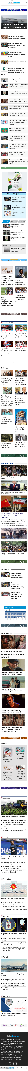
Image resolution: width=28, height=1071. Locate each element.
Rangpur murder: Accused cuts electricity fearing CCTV (17, 226)
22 (5, 617)
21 (24, 616)
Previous (2, 336)
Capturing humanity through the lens (13, 902)
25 (15, 617)
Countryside (6, 569)
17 (12, 616)
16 (8, 616)
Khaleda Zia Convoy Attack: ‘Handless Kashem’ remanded (17, 239)
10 (12, 614)
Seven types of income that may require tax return (18, 213)
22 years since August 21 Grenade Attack (6, 445)
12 (18, 614)
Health (4, 743)
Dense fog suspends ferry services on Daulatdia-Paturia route (18, 249)
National (4, 368)
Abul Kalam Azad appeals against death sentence (20, 444)
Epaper (15, 0)
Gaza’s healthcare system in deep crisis (11, 539)
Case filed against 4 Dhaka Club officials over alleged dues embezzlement (17, 232)
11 (15, 614)
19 (18, 616)
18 (15, 616)
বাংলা (12, 0)
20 (21, 616)
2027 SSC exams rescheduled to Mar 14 (14, 909)
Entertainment (7, 633)
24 (12, 617)
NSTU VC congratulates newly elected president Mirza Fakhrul (20, 400)
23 (8, 617)
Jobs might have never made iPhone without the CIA (18, 207)
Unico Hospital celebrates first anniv (19, 429)
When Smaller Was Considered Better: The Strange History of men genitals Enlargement (13, 948)
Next (25, 336)
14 (24, 614)
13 (21, 614)
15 (5, 616)
